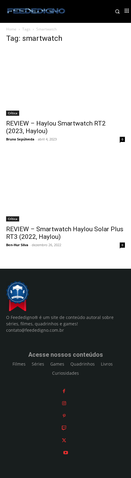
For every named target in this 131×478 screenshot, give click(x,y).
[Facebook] (64, 391)
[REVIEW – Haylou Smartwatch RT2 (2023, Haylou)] (65, 82)
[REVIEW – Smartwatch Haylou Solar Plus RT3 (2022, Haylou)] (65, 188)
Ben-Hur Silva (17, 245)
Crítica (12, 113)
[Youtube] (65, 452)
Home (11, 29)
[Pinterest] (64, 415)
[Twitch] (64, 427)
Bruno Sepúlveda (20, 139)
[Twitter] (64, 440)
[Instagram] (64, 403)
